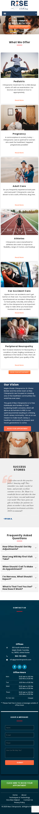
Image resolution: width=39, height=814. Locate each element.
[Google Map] (24, 703)
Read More (19, 100)
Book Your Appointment (19, 27)
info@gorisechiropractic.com (20, 696)
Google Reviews (26, 31)
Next (36, 27)
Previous (2, 27)
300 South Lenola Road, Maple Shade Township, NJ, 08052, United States (21, 686)
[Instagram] (19, 703)
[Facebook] (14, 703)
